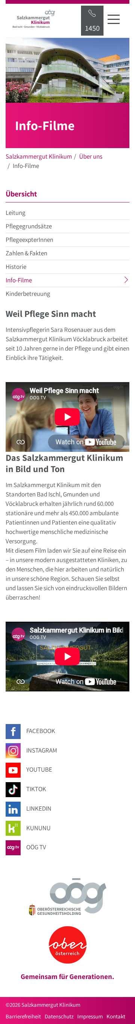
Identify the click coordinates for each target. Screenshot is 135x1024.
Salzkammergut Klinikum (39, 156)
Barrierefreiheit (23, 1016)
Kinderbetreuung (28, 293)
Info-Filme (33, 281)
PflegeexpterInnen (29, 239)
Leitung (16, 212)
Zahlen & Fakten (26, 253)
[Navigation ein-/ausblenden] (114, 19)
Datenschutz (59, 1016)
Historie (16, 266)
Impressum (90, 1016)
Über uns (90, 156)
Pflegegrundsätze (29, 226)
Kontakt (115, 1016)
